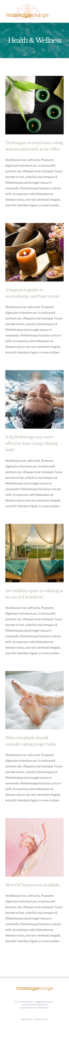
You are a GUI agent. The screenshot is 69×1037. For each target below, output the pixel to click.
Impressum (26, 1019)
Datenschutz (41, 1019)
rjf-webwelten (41, 1008)
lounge (44, 1002)
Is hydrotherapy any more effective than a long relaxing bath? (31, 443)
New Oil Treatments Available (32, 885)
